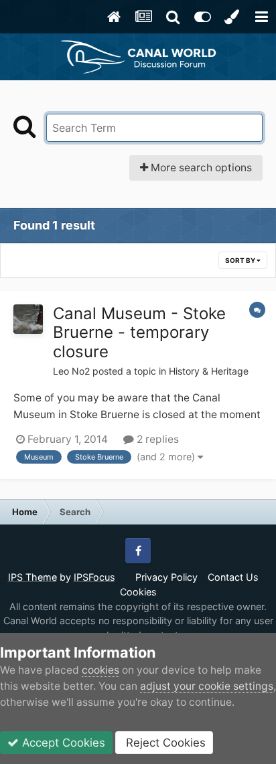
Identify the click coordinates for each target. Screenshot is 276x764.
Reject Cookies (164, 742)
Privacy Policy (166, 577)
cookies (100, 670)
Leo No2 (71, 371)
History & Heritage (209, 371)
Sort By (241, 260)
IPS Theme (32, 577)
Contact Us (233, 577)
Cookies (138, 591)
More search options (200, 167)
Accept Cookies (62, 742)
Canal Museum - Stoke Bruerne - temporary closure (139, 333)
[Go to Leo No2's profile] (28, 319)
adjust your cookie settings (206, 686)
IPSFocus (94, 577)
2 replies (156, 439)
